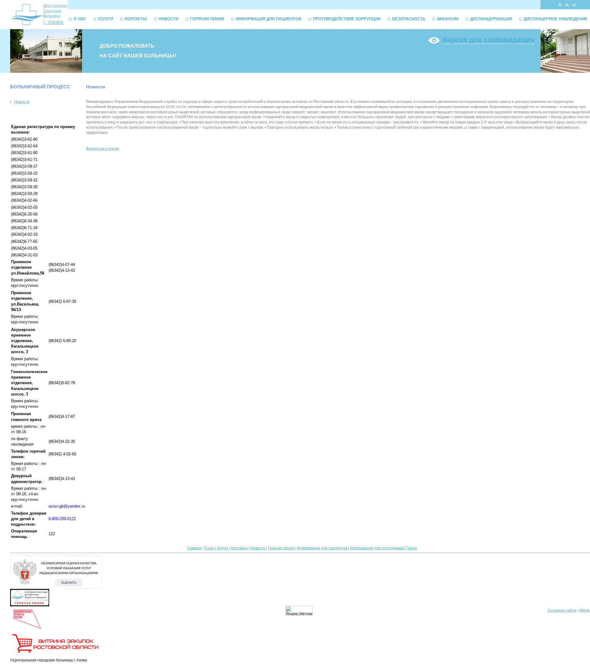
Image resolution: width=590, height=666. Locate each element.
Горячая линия (207, 19)
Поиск (411, 548)
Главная (194, 548)
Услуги (105, 19)
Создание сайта (562, 610)
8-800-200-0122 (62, 518)
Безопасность (408, 19)
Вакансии (447, 19)
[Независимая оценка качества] (56, 588)
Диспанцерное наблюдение (556, 19)
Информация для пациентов (268, 19)
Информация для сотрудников (377, 548)
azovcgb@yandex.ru (67, 506)
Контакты (136, 19)
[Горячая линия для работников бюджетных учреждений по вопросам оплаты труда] (29, 605)
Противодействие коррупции (346, 19)
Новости (168, 19)
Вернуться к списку (102, 148)
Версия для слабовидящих (488, 40)
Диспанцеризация (491, 19)
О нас (79, 19)
